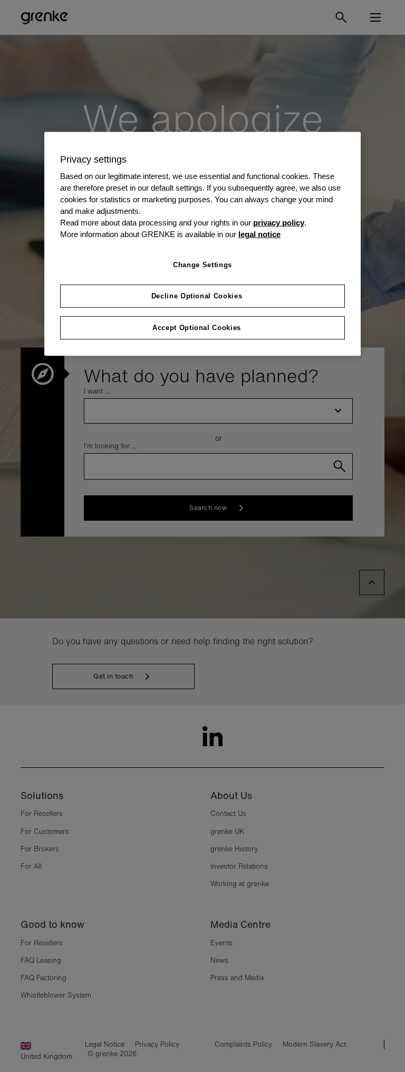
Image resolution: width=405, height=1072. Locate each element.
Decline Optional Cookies (197, 296)
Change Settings (202, 264)
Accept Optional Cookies (196, 328)
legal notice (259, 234)
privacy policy (278, 223)
